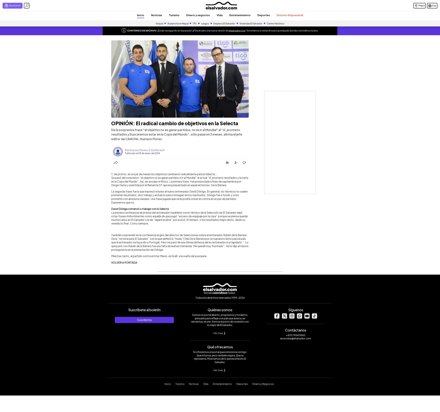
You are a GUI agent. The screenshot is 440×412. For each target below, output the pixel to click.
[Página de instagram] (292, 317)
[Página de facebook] (276, 317)
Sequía (159, 23)
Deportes (263, 15)
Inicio (140, 15)
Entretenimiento (240, 15)
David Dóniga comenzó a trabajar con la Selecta (140, 208)
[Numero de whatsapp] (299, 317)
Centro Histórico (275, 23)
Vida (220, 15)
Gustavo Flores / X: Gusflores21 (146, 150)
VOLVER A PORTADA (124, 262)
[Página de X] (284, 317)
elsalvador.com (237, 30)
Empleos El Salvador (224, 23)
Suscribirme (144, 320)
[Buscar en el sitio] (26, 5)
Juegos (205, 23)
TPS (195, 23)
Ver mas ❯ (219, 333)
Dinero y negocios (198, 15)
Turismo (174, 15)
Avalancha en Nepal (178, 23)
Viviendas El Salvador (251, 23)
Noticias (156, 15)
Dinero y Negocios (263, 383)
